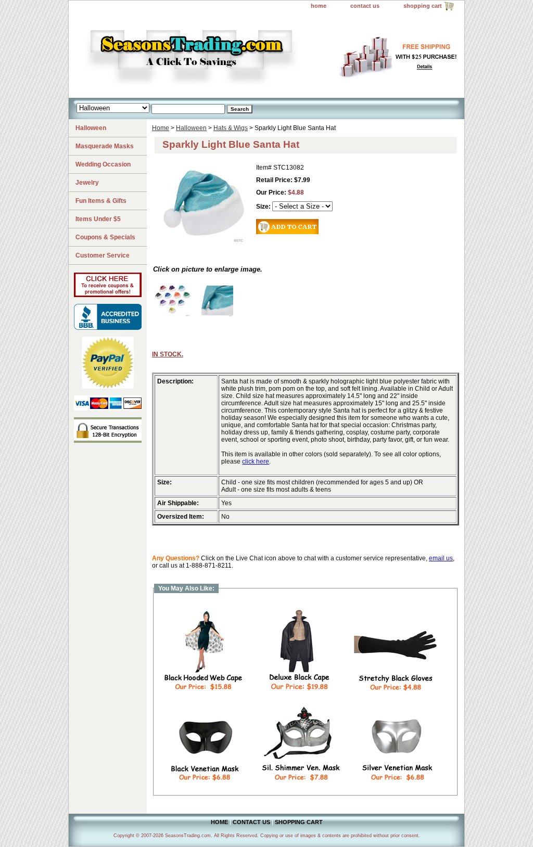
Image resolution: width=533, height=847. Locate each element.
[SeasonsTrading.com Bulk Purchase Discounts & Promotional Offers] (107, 295)
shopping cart (422, 6)
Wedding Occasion (103, 164)
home (318, 6)
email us (441, 558)
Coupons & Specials (105, 237)
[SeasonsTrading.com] (199, 55)
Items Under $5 (98, 219)
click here (255, 461)
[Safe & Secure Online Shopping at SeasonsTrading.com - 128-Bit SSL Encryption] (107, 440)
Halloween (191, 128)
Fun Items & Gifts (100, 200)
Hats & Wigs (230, 128)
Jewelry (87, 182)
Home (160, 128)
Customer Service (102, 255)
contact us (364, 6)
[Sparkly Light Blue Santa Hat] (217, 315)
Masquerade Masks (104, 146)
